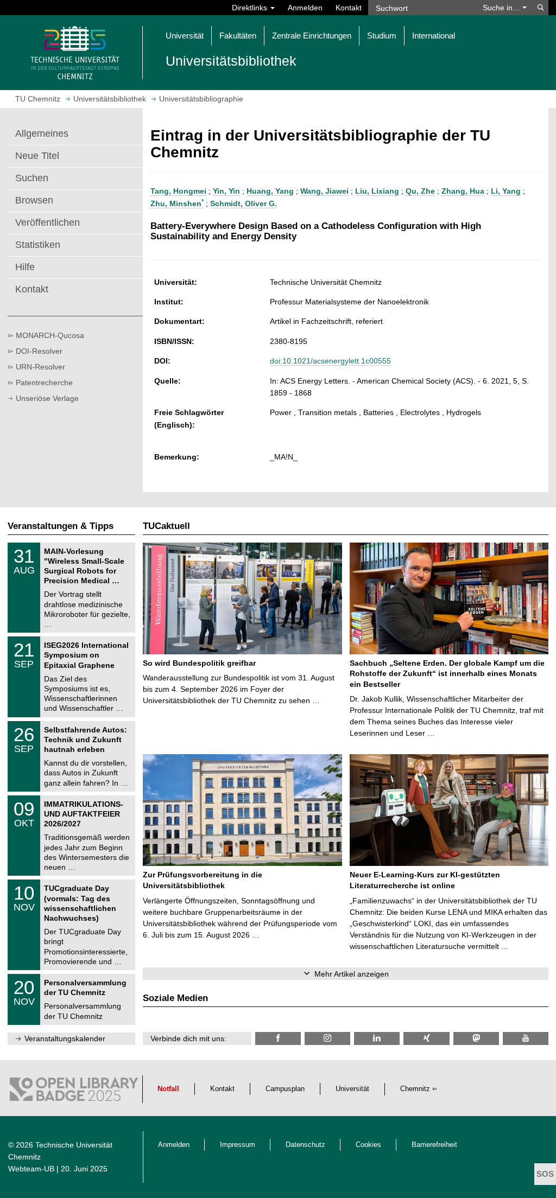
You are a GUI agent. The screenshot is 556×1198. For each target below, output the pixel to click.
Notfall (168, 1089)
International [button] (433, 35)
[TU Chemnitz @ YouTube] (525, 1038)
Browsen (34, 200)
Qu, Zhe (420, 191)
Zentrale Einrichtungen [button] (311, 35)
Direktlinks (250, 7)
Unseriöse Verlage (47, 398)
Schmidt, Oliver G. (243, 203)
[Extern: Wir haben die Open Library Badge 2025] (74, 1091)
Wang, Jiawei (324, 191)
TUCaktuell (166, 526)
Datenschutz (305, 1145)
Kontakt (349, 7)
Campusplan (285, 1089)
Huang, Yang (270, 191)
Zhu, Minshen (177, 203)
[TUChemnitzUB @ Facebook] (278, 1038)
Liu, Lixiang (377, 191)
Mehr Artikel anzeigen (351, 974)
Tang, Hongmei (178, 191)
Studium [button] (381, 35)
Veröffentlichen (47, 222)
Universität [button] (185, 35)
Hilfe (25, 267)
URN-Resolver (40, 366)
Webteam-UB (31, 1168)
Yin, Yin (226, 191)
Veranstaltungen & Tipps (60, 526)
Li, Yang (506, 191)
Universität (352, 1089)
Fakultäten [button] (237, 35)
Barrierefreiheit (434, 1145)
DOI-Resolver (39, 351)
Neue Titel (37, 155)
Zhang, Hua (462, 191)
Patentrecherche (44, 382)
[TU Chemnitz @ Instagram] (327, 1038)
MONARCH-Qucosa (50, 335)
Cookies (368, 1145)
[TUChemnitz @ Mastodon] (476, 1038)
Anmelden (305, 7)
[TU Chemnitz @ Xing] (426, 1038)
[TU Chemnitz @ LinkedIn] (377, 1038)
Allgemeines (41, 133)
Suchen (31, 178)
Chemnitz (415, 1089)
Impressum (237, 1145)
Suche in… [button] (502, 7)
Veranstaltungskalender (64, 1038)
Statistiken (37, 244)
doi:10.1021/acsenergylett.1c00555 (330, 360)
